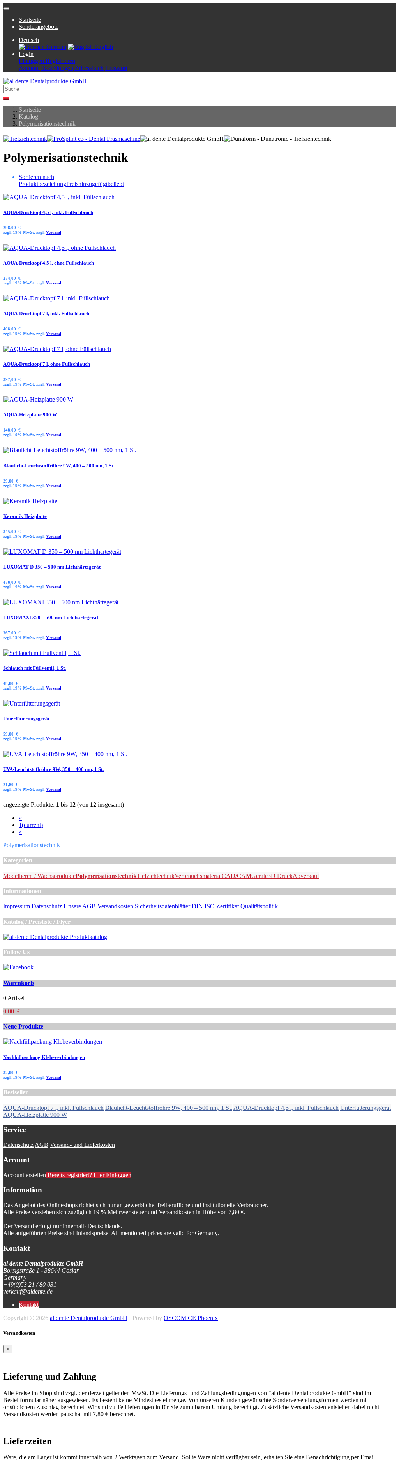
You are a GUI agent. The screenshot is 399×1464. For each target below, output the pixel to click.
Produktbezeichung (42, 184)
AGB (41, 1144)
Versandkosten (115, 906)
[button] (29, 40)
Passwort (116, 68)
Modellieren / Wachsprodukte (39, 875)
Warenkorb (18, 983)
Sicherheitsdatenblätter (162, 906)
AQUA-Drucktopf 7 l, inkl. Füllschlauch (46, 313)
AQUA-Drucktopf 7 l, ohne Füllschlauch (46, 364)
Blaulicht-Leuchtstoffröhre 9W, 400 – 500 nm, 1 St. (58, 466)
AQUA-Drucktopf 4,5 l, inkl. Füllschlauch (48, 212)
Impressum (16, 906)
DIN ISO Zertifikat (215, 906)
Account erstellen (24, 1175)
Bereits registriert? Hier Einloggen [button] (88, 1175)
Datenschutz (47, 906)
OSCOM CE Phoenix (191, 1318)
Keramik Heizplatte (25, 516)
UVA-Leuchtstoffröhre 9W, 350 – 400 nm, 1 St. (53, 769)
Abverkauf (306, 875)
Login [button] (26, 54)
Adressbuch (89, 68)
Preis (72, 184)
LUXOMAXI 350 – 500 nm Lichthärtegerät (50, 617)
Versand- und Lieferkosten (82, 1144)
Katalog (28, 116)
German (55, 47)
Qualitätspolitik (259, 906)
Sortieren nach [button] (36, 177)
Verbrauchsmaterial (198, 875)
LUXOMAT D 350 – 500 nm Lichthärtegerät (52, 567)
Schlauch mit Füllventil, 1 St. (34, 668)
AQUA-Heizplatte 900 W (30, 415)
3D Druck (280, 875)
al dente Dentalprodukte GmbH (88, 1318)
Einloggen (31, 61)
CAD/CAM (236, 875)
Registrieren (59, 61)
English (103, 47)
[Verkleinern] (6, 8)
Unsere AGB (80, 906)
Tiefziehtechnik (156, 875)
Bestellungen (57, 68)
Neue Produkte (23, 1026)
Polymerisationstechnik (47, 123)
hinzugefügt (93, 184)
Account (29, 68)
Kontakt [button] (29, 1304)
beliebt (116, 184)
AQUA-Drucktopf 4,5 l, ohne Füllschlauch (48, 263)
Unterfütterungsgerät (26, 718)
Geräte (259, 875)
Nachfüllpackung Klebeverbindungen (44, 1057)
